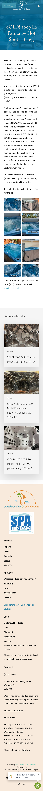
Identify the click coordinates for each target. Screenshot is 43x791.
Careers (7, 597)
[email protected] (11, 288)
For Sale (21, 19)
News (6, 588)
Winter (7, 560)
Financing (8, 583)
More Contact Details (13, 710)
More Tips (8, 565)
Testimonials (10, 592)
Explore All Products (13, 622)
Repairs (7, 546)
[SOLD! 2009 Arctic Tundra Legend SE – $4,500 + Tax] (21, 345)
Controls (8, 556)
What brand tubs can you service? (20, 578)
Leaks (6, 551)
